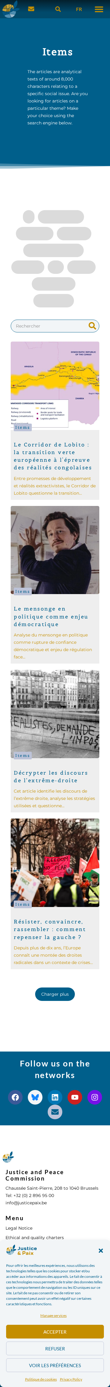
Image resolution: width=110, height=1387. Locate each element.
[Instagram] (94, 1097)
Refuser (55, 1348)
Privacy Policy (71, 1379)
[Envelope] (55, 1112)
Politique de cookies (41, 1379)
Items (22, 427)
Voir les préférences (55, 1365)
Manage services (53, 1315)
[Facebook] (15, 1097)
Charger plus (55, 994)
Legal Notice (19, 1228)
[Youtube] (75, 1097)
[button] (101, 1251)
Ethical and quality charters (35, 1237)
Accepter (55, 1332)
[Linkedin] (55, 1097)
